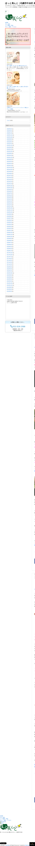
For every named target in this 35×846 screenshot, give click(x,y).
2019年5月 (9, 222)
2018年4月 (9, 246)
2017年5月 (9, 260)
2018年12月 (9, 232)
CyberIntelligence (29, 845)
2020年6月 (9, 196)
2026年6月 (9, 129)
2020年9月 (9, 189)
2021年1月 (9, 183)
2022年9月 (9, 159)
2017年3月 (9, 263)
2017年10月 (9, 254)
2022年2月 (9, 163)
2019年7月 (9, 218)
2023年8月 (9, 153)
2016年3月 (9, 269)
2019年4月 (9, 224)
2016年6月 (9, 267)
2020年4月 (9, 200)
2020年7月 (9, 194)
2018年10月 (9, 236)
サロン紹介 (7, 24)
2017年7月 (9, 256)
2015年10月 (9, 273)
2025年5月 (9, 143)
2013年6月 (9, 289)
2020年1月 (9, 206)
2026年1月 (9, 133)
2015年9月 (9, 275)
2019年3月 (9, 226)
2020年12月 (9, 185)
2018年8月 (9, 240)
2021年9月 (9, 171)
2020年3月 (9, 202)
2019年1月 (9, 230)
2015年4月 (9, 281)
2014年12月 (9, 283)
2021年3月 (9, 179)
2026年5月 (9, 131)
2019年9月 (9, 214)
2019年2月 (9, 228)
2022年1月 (9, 165)
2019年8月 (9, 216)
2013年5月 (9, 291)
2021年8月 (9, 173)
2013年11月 (9, 285)
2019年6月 (9, 220)
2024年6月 (9, 147)
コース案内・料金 (9, 25)
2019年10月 (9, 212)
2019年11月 (9, 210)
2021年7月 (9, 175)
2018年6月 (9, 244)
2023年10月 (9, 151)
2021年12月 (9, 167)
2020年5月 (9, 198)
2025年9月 (9, 139)
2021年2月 (9, 181)
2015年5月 (9, 279)
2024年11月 (9, 145)
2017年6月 (9, 258)
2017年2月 (9, 265)
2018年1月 (9, 250)
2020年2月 (9, 204)
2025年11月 (9, 135)
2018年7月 (9, 242)
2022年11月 (9, 157)
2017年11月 (9, 252)
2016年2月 (9, 271)
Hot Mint (8, 845)
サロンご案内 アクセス (10, 26)
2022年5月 (9, 161)
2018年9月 (9, 238)
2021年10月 (9, 169)
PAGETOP (32, 844)
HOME (6, 22)
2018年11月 (9, 234)
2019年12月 (9, 208)
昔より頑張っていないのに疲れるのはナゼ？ (17, 65)
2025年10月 (9, 137)
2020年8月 (9, 191)
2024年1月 (9, 149)
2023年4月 (9, 155)
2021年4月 (9, 177)
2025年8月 (9, 141)
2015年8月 (9, 277)
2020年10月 (9, 187)
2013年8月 (9, 287)
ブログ (8, 120)
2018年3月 (9, 248)
